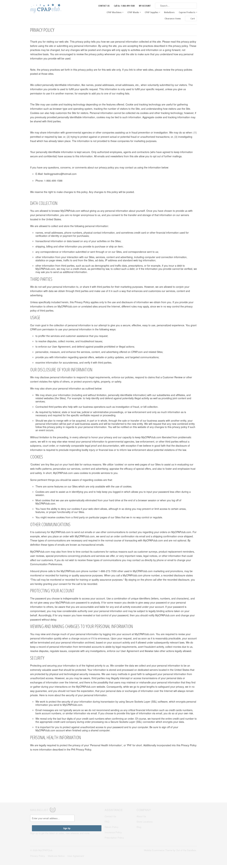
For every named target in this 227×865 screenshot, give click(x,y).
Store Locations (145, 821)
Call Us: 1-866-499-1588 (124, 5)
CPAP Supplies (152, 12)
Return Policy (111, 827)
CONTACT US (104, 5)
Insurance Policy (113, 832)
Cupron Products (188, 12)
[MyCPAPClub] (56, 9)
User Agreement (75, 856)
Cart (192, 18)
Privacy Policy (37, 856)
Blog (139, 827)
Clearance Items (173, 18)
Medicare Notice (56, 856)
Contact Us (110, 816)
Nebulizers (169, 12)
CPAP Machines (115, 12)
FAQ (107, 821)
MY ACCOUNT (145, 5)
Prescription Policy (114, 837)
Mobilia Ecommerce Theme (158, 850)
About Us (141, 816)
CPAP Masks (133, 12)
